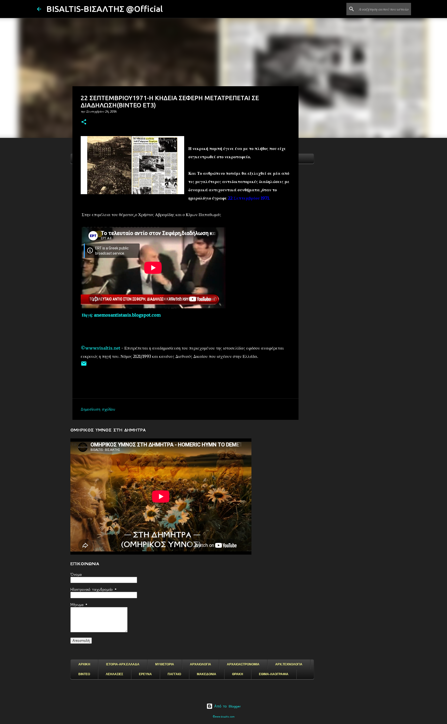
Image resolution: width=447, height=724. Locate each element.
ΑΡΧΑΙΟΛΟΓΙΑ (200, 664)
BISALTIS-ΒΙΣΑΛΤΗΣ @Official (104, 8)
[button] (84, 122)
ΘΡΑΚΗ (237, 674)
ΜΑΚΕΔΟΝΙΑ (206, 674)
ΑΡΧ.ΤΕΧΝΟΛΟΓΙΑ (288, 664)
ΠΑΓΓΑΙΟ (174, 674)
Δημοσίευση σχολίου (98, 409)
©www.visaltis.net (100, 348)
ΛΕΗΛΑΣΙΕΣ (114, 674)
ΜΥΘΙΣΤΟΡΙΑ (164, 664)
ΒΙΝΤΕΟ (84, 674)
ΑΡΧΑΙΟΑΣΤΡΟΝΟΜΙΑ (243, 664)
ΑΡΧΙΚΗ (84, 664)
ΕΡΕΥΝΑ (145, 674)
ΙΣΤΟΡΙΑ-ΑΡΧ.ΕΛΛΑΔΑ (122, 664)
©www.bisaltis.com (223, 716)
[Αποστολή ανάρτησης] (84, 365)
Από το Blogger (227, 706)
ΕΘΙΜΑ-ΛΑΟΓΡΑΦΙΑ (273, 674)
